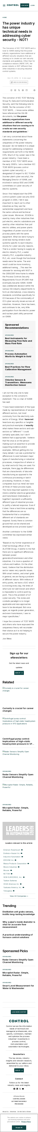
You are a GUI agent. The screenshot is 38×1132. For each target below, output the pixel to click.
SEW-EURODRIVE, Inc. (12, 877)
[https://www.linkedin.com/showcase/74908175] (17, 1089)
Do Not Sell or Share (24, 1111)
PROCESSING (19, 1104)
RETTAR (6, 874)
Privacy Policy (26, 1122)
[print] (34, 90)
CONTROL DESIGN (19, 1099)
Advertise (13, 1111)
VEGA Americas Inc (11, 884)
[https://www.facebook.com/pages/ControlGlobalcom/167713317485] (14, 1089)
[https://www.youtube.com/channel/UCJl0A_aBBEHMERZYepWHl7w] (23, 1089)
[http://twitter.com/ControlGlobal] (20, 1089)
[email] (27, 90)
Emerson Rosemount (11, 850)
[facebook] (11, 90)
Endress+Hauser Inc (11, 853)
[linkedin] (15, 90)
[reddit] (23, 90)
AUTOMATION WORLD (19, 1101)
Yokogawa (7, 891)
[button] (4, 5)
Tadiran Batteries (10, 881)
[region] (19, 1123)
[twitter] (19, 90)
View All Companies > (19, 896)
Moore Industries (10, 867)
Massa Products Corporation (14, 863)
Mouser (6, 870)
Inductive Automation (11, 857)
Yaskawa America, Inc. (12, 887)
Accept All (19, 1127)
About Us (6, 1111)
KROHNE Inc (8, 860)
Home (5, 17)
